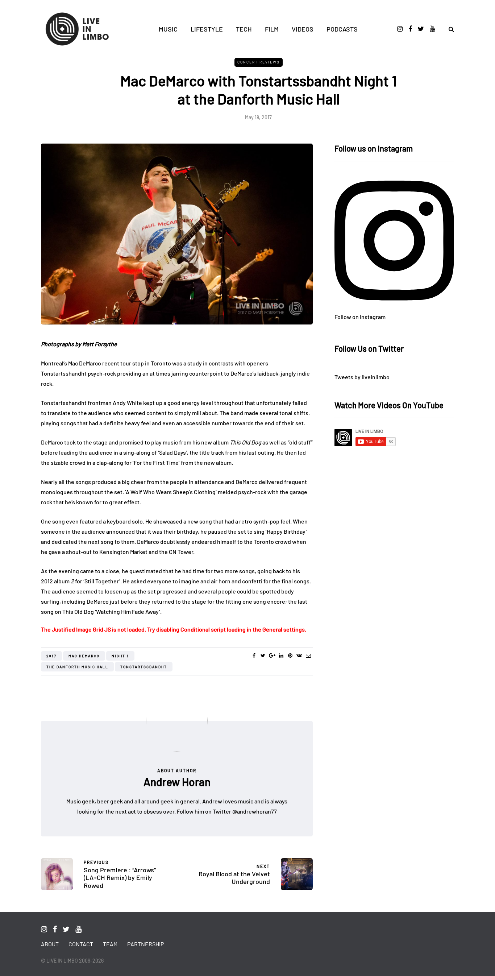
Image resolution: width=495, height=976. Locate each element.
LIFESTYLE (207, 29)
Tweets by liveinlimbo (362, 376)
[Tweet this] (262, 655)
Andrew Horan (177, 781)
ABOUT (50, 943)
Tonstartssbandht (143, 667)
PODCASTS (342, 29)
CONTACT (80, 943)
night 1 (120, 656)
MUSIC (168, 29)
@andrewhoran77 (254, 811)
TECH (244, 29)
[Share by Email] (308, 655)
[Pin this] (290, 655)
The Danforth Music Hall (77, 667)
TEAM (110, 943)
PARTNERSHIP (145, 943)
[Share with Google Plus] (271, 655)
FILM (272, 29)
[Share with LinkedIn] (281, 655)
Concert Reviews (258, 62)
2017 (51, 656)
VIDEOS (302, 29)
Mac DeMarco (84, 656)
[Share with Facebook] (253, 655)
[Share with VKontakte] (299, 655)
